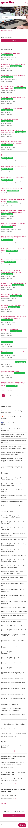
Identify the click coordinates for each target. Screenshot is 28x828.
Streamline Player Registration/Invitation (11, 108)
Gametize (3, 30)
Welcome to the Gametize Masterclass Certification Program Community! (11, 709)
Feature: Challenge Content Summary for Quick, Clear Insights (13, 496)
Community (10, 30)
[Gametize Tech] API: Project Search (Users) (12, 626)
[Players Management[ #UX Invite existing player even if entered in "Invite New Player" (13, 317)
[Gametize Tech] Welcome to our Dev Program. (13, 714)
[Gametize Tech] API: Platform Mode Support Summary (12, 641)
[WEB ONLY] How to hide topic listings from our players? (12, 746)
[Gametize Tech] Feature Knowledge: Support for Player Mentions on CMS (13, 550)
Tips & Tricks (5, 742)
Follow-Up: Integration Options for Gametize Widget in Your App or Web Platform (12, 779)
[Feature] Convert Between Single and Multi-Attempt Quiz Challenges (12, 478)
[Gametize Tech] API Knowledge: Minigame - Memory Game (12, 590)
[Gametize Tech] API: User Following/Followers (13, 607)
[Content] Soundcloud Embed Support (11, 53)
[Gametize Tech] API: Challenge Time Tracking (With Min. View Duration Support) (13, 635)
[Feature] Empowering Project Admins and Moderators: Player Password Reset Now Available (12, 460)
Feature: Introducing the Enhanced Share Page (13, 506)
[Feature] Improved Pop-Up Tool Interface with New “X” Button (13, 473)
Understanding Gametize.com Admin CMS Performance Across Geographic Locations (12, 467)
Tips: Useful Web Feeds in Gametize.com (12, 678)
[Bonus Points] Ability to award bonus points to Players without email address (13, 155)
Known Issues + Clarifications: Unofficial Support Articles (13, 790)
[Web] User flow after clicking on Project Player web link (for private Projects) (13, 224)
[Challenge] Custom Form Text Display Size (12, 177)
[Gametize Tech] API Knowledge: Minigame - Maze (12, 584)
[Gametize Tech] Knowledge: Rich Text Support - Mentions (13, 689)
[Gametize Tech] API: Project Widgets (11, 621)
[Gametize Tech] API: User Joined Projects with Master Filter (13, 602)
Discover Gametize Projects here (9, 704)
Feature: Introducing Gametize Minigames (12, 694)
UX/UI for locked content (7, 362)
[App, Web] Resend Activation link (10, 119)
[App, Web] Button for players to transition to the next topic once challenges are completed (13, 211)
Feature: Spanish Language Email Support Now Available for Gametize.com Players (13, 516)
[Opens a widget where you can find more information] (22, 825)
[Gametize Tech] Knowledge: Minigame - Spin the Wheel (13, 683)
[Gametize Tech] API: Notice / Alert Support (12, 539)
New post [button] (14, 40)
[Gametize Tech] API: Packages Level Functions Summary (13, 647)
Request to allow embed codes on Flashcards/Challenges (10, 372)
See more (3, 803)
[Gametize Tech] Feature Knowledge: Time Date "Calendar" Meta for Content (13, 560)
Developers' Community (8, 729)
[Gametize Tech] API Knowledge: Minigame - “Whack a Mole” (12, 578)
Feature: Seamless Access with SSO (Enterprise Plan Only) (13, 490)
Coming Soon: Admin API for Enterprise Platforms (13, 733)
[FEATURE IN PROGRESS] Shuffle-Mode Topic (13, 166)
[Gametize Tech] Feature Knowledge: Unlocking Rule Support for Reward (13, 544)
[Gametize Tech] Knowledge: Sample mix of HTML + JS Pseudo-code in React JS (12, 673)
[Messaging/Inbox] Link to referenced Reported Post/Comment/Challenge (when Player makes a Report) (13, 383)
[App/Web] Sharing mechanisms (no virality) (12, 351)
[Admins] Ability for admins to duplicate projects (13, 75)
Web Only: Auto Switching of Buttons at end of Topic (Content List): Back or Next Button (12, 763)
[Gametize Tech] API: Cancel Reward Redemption (10, 652)
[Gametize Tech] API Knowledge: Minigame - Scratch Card (12, 596)
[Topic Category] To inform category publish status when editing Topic (12, 131)
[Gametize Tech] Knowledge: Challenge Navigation (11, 663)
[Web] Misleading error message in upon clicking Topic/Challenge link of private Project (13, 237)
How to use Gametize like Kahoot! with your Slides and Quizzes (12, 411)
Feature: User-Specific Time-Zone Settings (12, 501)
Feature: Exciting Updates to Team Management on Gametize (13, 441)
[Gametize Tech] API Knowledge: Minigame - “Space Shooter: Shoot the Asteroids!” (12, 572)
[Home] (7, 3)
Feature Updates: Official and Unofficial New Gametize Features (13, 757)
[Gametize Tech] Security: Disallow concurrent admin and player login (13, 534)
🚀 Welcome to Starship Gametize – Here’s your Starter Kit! (13, 417)
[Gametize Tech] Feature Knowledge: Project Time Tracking (12, 528)
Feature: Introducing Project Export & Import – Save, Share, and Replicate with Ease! (13, 435)
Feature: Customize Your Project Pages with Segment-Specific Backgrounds (12, 453)
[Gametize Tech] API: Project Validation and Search (12, 616)
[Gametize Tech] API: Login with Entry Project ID (13, 630)
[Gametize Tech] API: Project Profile (10, 658)
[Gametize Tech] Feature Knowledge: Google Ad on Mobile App (13, 522)
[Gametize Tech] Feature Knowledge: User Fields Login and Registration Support (13, 566)
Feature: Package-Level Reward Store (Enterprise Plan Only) (11, 511)
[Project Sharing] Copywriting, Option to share (12, 97)
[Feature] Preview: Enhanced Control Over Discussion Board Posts (12, 484)
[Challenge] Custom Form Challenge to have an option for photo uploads (13, 87)
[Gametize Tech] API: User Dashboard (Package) (14, 611)
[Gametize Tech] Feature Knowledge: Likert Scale (14, 555)
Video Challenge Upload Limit (8, 795)
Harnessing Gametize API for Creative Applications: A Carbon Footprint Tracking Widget (13, 447)
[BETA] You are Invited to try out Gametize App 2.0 (13, 699)
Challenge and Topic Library (8, 340)
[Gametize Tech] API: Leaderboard (10, 668)
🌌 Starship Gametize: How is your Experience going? (13, 423)
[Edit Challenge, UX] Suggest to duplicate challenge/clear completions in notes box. (11, 142)
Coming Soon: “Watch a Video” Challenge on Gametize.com (12, 429)
